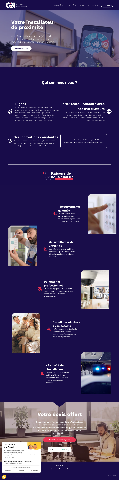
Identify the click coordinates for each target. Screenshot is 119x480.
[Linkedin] (67, 468)
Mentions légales (112, 475)
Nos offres (72, 5)
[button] (59, 5)
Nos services (58, 5)
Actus (82, 5)
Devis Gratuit (107, 5)
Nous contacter (93, 5)
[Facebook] (51, 468)
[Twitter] (59, 468)
